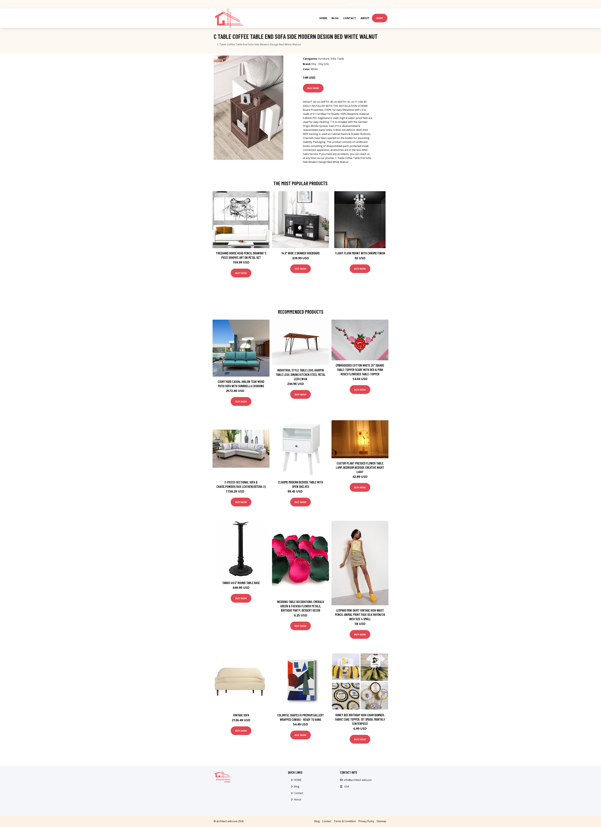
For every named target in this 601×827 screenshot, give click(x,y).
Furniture (323, 58)
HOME (323, 18)
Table (340, 58)
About (365, 18)
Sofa (333, 58)
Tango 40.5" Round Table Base (241, 583)
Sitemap (381, 821)
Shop (379, 18)
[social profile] (228, 4)
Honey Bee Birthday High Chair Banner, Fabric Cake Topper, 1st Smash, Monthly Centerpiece (360, 719)
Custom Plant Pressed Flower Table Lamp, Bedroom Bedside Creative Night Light (360, 467)
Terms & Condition (345, 821)
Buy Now (313, 88)
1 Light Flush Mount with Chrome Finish (360, 253)
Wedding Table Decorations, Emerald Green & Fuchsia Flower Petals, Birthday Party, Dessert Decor (300, 606)
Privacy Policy (366, 821)
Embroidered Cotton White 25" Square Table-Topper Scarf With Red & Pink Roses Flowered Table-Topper (360, 369)
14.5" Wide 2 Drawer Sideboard (300, 253)
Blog (335, 18)
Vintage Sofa (241, 715)
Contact (349, 18)
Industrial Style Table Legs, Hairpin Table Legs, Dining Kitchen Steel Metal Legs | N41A (300, 374)
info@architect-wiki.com (373, 4)
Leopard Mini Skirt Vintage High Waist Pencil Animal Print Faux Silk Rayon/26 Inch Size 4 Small (360, 614)
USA (355, 4)
